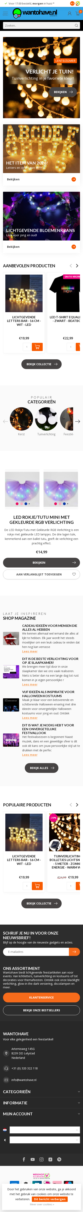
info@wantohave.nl (23, 1080)
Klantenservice (41, 997)
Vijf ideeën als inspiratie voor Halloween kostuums (48, 694)
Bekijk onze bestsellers (41, 1010)
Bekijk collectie (39, 364)
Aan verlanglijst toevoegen (39, 574)
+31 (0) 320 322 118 (24, 1068)
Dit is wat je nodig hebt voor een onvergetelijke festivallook (48, 729)
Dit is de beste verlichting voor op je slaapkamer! (50, 660)
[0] (78, 13)
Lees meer (29, 651)
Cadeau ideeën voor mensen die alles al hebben (49, 627)
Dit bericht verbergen (49, 1199)
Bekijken (39, 562)
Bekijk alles (39, 768)
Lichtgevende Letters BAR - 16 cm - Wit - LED (24, 320)
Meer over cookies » (42, 1204)
